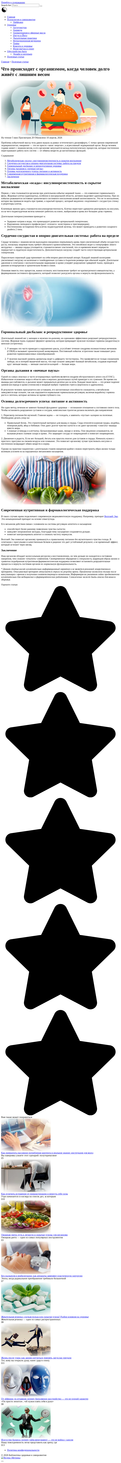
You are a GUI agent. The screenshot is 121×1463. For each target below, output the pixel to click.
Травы (16, 43)
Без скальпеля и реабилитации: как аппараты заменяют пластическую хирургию (41, 1276)
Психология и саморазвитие (21, 19)
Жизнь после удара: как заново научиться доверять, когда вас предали (36, 1358)
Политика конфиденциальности (23, 1450)
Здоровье (11, 25)
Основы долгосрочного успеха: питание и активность (34, 171)
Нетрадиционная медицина (27, 41)
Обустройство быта (17, 51)
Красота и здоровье (22, 46)
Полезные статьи (15, 56)
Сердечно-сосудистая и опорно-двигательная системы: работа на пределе (44, 163)
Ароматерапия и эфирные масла (29, 33)
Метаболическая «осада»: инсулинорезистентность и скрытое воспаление (44, 160)
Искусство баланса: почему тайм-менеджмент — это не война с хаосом (37, 1440)
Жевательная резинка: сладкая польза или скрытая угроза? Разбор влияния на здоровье (45, 1317)
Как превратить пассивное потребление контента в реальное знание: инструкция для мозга (47, 1153)
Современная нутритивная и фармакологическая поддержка (37, 174)
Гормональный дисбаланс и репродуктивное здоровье (34, 166)
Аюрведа (17, 30)
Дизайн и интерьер (22, 54)
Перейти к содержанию (13, 2)
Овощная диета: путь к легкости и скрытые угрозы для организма (34, 1235)
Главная (11, 17)
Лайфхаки (18, 22)
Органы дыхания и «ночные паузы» (25, 168)
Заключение (13, 176)
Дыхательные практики (25, 38)
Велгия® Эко (111, 516)
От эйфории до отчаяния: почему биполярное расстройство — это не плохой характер (44, 1399)
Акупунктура (20, 27)
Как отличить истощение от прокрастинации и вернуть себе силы (34, 1194)
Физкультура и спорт (23, 48)
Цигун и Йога (20, 35)
